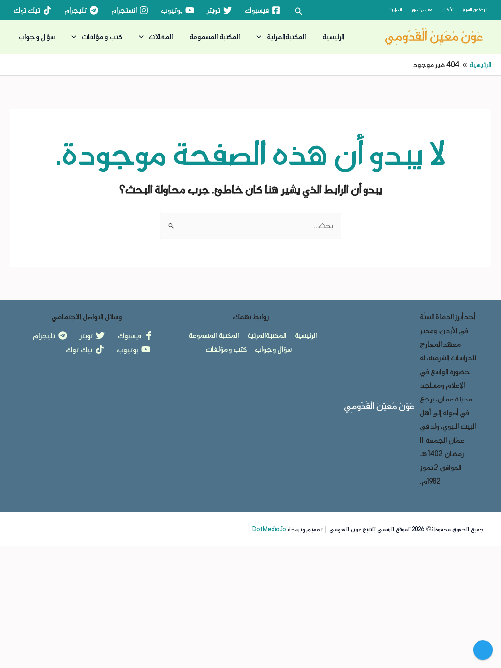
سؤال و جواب (36, 36)
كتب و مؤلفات (101, 36)
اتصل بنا (395, 9)
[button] (298, 11)
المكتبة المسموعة (214, 36)
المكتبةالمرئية (286, 36)
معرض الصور (421, 9)
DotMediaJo (269, 529)
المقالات (161, 36)
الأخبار (447, 9)
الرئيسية (333, 36)
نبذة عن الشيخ (474, 9)
